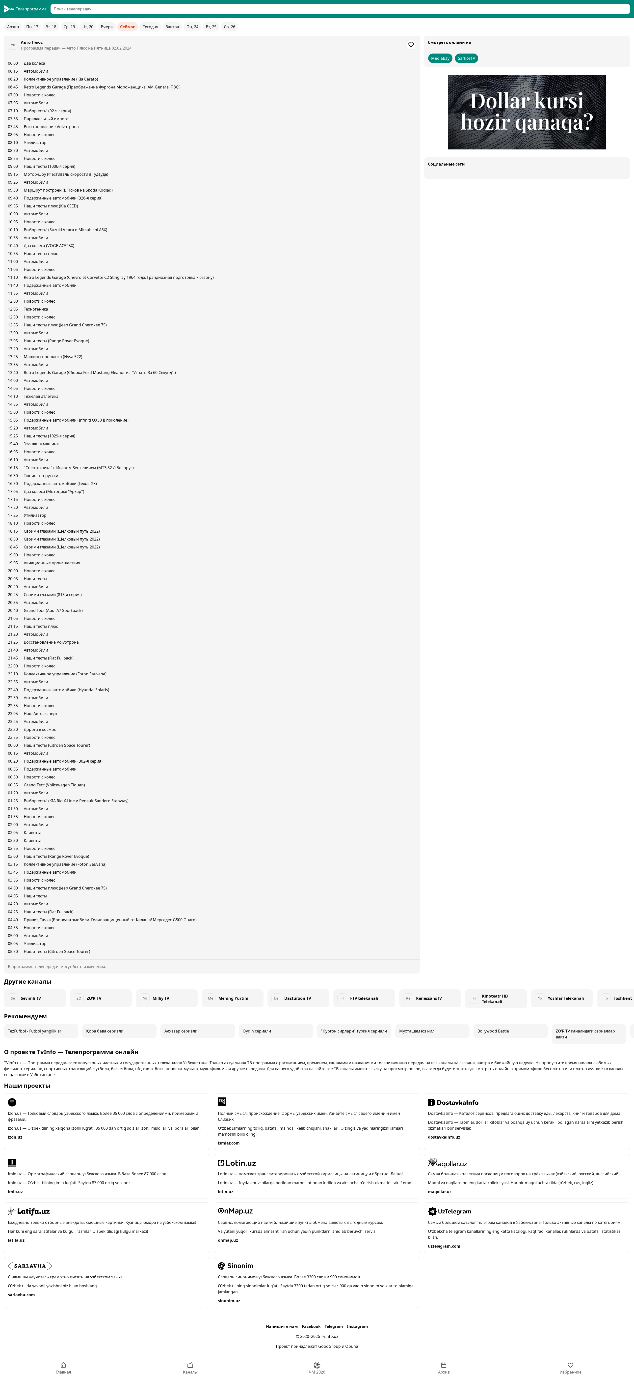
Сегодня (150, 26)
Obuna (351, 1346)
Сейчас (127, 26)
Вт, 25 (211, 26)
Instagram (357, 1326)
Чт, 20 (87, 26)
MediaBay (440, 58)
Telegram (334, 1326)
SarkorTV (466, 58)
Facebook (311, 1326)
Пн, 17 (32, 26)
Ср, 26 (229, 26)
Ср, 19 (69, 26)
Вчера (107, 26)
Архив (13, 26)
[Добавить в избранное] (411, 45)
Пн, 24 (192, 26)
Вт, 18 (51, 26)
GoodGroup (329, 1346)
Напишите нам (282, 1326)
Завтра (172, 26)
